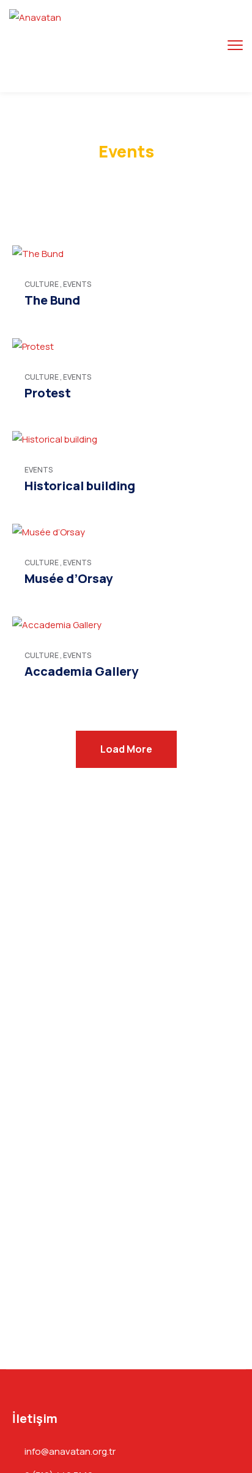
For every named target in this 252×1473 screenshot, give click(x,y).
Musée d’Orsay (68, 578)
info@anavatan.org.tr (70, 1452)
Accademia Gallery (81, 671)
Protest (47, 393)
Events (77, 284)
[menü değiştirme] (235, 45)
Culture (41, 284)
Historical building (79, 485)
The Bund (52, 300)
